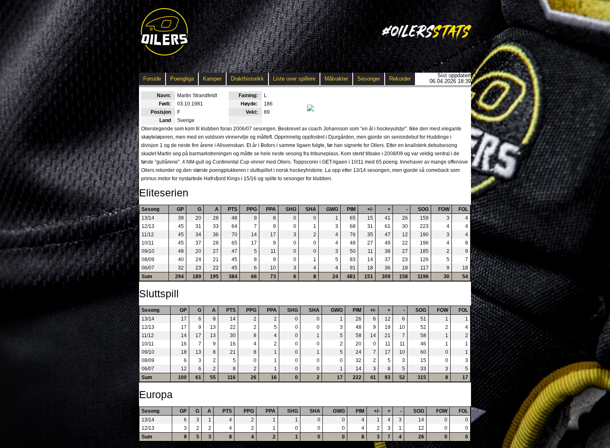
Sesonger (368, 79)
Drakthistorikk (247, 79)
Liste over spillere (294, 79)
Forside (152, 79)
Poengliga (182, 79)
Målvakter (336, 79)
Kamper (212, 79)
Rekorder (400, 79)
